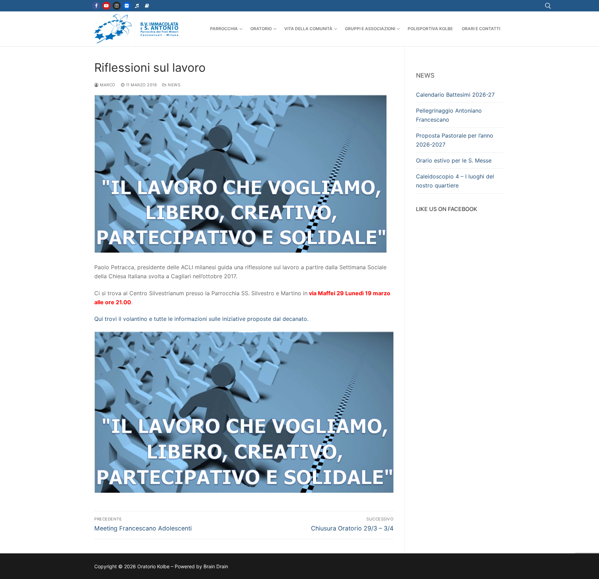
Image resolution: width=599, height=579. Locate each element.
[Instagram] (117, 6)
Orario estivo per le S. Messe (454, 160)
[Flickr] (127, 6)
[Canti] (137, 6)
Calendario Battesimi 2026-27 (455, 94)
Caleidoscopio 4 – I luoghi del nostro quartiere (455, 181)
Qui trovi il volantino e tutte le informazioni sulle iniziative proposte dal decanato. (201, 318)
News (173, 84)
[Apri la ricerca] (548, 6)
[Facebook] (96, 6)
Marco (107, 84)
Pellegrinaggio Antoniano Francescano (449, 115)
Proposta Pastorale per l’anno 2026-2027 (454, 140)
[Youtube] (106, 6)
